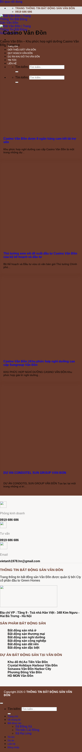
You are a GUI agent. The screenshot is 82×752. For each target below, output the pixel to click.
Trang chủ (13, 716)
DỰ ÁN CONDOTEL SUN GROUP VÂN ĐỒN (34, 472)
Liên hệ (11, 744)
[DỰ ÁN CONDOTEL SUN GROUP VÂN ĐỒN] (30, 462)
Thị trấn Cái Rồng (27, 730)
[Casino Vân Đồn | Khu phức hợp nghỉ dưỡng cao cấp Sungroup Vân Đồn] (30, 350)
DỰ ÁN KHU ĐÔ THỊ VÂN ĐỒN (24, 56)
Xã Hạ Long (23, 733)
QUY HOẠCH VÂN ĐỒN (20, 53)
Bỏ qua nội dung (11, 1)
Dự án (11, 740)
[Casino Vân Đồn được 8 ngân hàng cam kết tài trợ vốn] (30, 128)
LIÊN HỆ (12, 63)
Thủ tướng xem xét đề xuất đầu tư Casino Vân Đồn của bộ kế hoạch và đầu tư (40, 255)
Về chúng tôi (14, 720)
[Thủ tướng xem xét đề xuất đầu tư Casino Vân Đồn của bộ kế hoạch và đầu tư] (30, 243)
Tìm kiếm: (21, 67)
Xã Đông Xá (23, 726)
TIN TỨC (12, 60)
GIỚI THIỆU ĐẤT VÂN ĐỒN (22, 49)
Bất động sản (14, 723)
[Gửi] (16, 71)
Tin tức (11, 737)
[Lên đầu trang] (1, 703)
